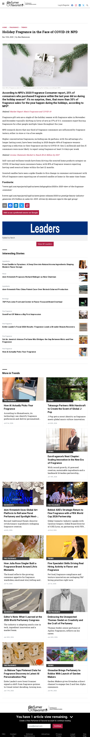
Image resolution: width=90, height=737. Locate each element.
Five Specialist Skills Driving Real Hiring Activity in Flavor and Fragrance (66, 566)
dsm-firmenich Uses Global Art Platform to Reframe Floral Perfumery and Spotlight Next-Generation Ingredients (20, 513)
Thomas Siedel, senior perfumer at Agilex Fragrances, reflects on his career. (64, 631)
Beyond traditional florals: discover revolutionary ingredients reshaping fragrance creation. (21, 524)
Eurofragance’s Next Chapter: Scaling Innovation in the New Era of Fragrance (66, 459)
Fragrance (14, 27)
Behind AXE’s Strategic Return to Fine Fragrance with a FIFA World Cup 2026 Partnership (65, 513)
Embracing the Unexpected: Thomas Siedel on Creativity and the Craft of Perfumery (65, 620)
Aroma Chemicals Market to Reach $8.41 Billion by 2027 (35, 155)
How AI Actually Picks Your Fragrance (19, 352)
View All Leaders (45, 244)
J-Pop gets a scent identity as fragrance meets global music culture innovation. (67, 418)
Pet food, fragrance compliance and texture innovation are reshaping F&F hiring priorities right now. (66, 577)
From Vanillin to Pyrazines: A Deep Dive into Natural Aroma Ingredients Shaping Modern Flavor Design (38, 265)
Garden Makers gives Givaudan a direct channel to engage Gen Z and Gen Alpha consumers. (67, 684)
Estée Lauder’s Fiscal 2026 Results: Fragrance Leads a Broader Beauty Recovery (38, 327)
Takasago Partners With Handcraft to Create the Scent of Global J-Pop (67, 409)
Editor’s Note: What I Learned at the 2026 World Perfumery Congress (23, 618)
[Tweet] (21, 205)
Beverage (5, 299)
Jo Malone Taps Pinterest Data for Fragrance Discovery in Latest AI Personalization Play (22, 673)
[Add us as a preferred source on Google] (27, 205)
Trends (24, 27)
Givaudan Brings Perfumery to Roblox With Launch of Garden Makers (64, 673)
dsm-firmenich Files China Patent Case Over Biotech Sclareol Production (35, 289)
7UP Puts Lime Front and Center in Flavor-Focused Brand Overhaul (32, 302)
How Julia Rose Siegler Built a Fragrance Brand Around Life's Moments (20, 566)
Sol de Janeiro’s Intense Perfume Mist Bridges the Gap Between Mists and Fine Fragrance (37, 340)
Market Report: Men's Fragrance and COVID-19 (30, 111)
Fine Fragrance (7, 311)
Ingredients (6, 261)
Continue (57, 726)
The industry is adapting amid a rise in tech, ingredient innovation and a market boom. (22, 627)
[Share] (10, 205)
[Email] (4, 205)
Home (4, 27)
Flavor (4, 274)
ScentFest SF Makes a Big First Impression (21, 314)
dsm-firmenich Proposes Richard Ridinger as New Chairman (29, 277)
